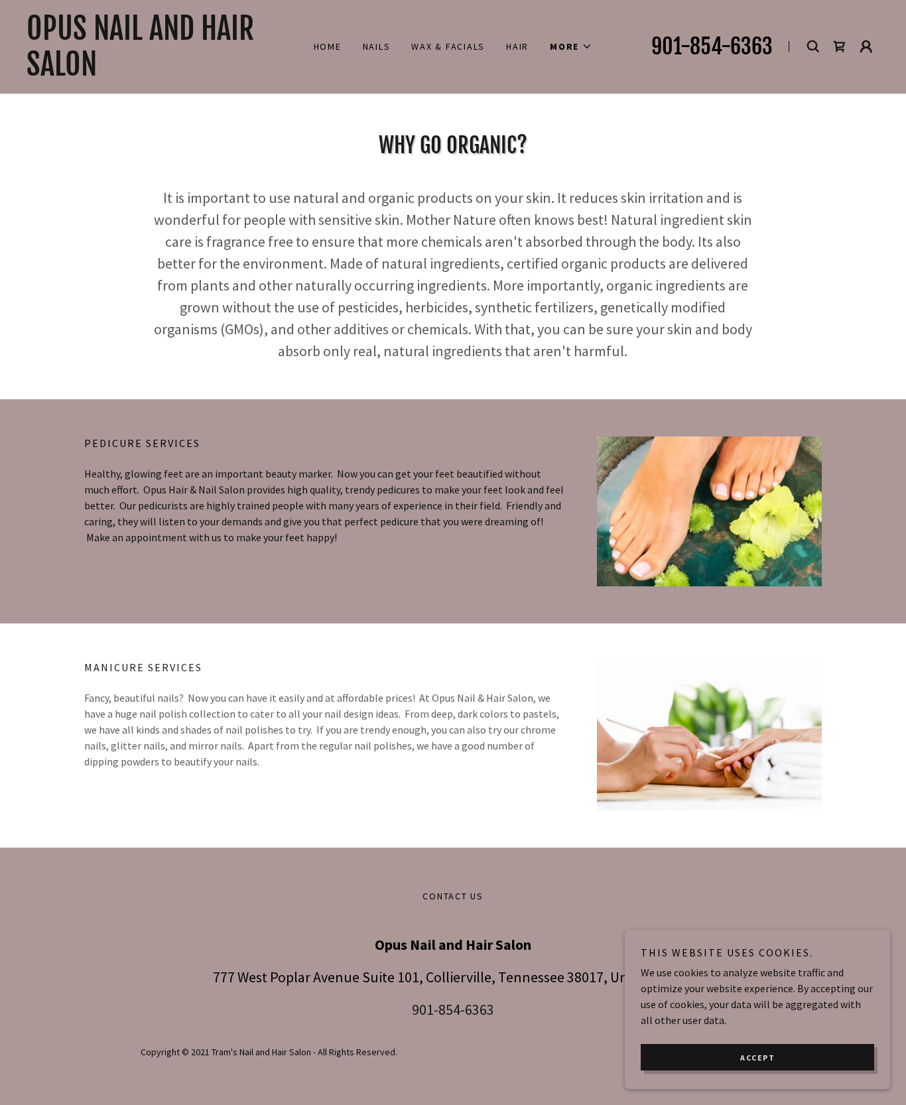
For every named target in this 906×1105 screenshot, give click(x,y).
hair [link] (517, 46)
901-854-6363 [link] (712, 46)
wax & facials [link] (448, 46)
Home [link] (328, 46)
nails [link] (377, 46)
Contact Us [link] (453, 896)
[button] (571, 46)
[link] (155, 71)
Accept (757, 1058)
